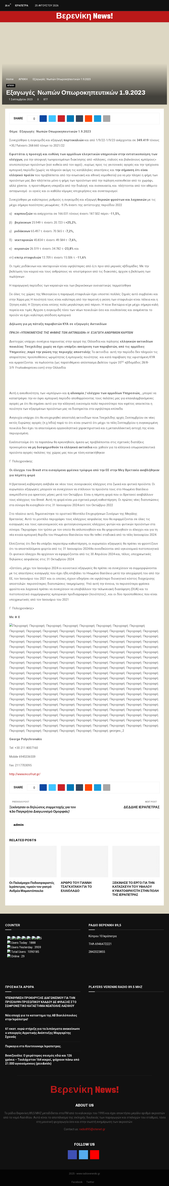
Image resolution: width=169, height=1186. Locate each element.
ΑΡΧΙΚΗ (10, 85)
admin (18, 825)
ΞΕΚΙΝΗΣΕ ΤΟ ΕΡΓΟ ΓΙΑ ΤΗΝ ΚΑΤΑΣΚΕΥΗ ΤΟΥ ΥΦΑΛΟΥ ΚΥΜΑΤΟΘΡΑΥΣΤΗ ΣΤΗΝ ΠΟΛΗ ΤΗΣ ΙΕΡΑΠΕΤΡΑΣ (135, 889)
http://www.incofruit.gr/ (24, 774)
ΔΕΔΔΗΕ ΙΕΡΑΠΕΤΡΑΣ (142, 807)
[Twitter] (83, 1154)
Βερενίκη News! (84, 17)
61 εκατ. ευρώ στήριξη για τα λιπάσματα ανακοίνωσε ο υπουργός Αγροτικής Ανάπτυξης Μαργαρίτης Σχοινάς (42, 1032)
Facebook (77, 1182)
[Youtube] (94, 1154)
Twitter (90, 1182)
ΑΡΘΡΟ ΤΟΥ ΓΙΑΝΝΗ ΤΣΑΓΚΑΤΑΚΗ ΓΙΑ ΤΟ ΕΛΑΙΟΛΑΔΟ (76, 887)
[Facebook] (72, 1154)
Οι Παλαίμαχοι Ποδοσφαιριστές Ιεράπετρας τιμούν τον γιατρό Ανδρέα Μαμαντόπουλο (31, 887)
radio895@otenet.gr (92, 1129)
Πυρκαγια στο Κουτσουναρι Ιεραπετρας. (33, 1046)
